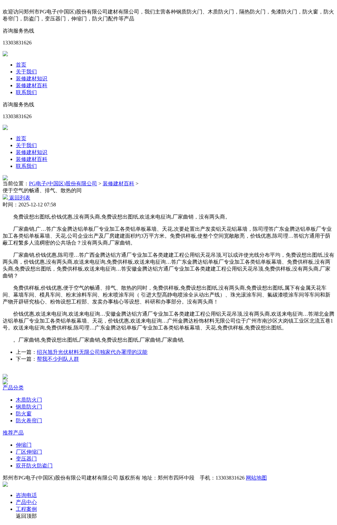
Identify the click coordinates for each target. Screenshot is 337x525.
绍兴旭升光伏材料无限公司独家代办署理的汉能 (92, 352)
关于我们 (26, 71)
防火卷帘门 (29, 420)
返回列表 (19, 197)
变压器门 (26, 458)
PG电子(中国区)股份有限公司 (63, 183)
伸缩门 (24, 445)
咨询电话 (26, 495)
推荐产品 (13, 432)
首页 (21, 64)
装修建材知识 (31, 78)
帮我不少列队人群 (58, 359)
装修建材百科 (31, 85)
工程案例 (26, 509)
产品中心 (26, 502)
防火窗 (24, 413)
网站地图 (256, 478)
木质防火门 (29, 400)
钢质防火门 (29, 406)
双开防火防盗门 (34, 465)
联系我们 (26, 92)
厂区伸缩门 (29, 452)
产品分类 (13, 387)
